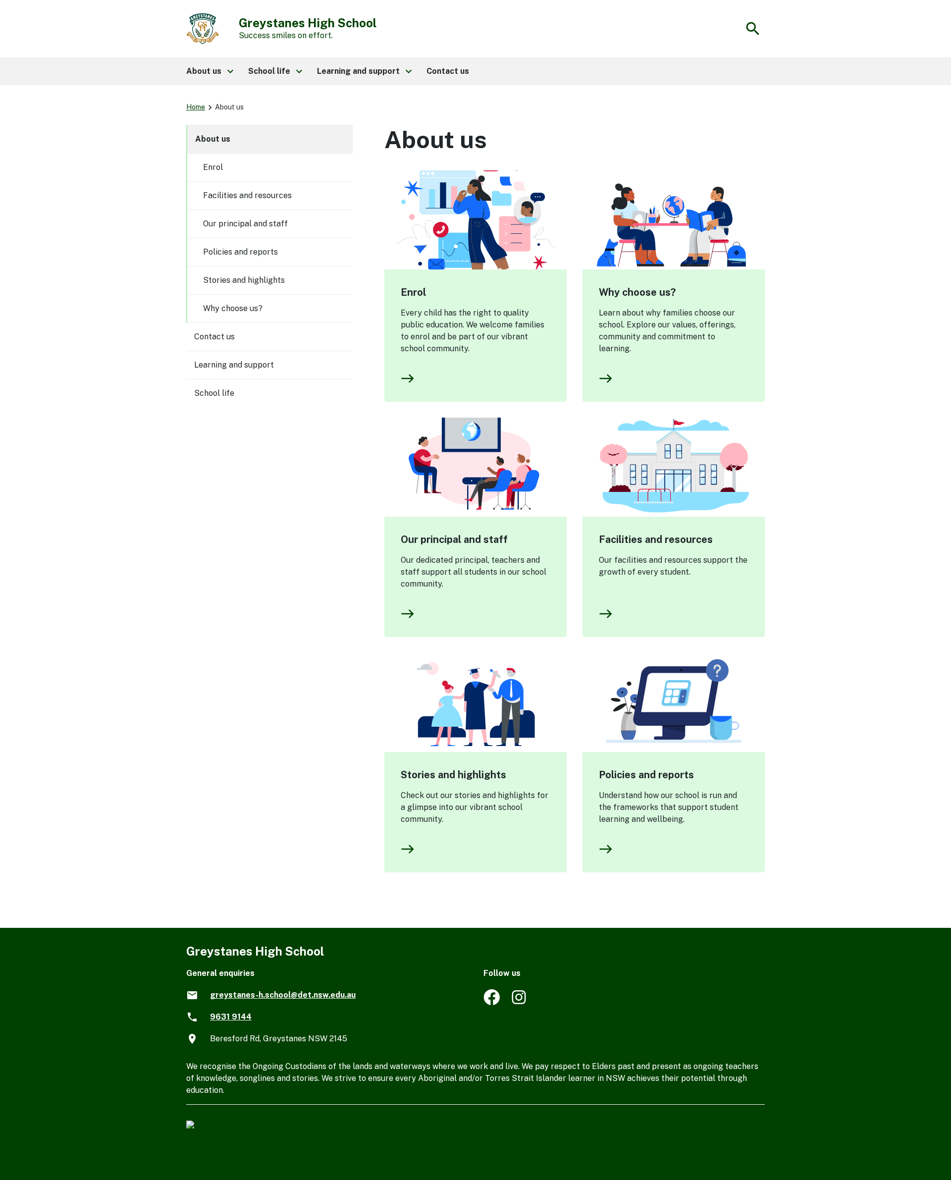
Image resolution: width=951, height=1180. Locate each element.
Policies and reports (646, 775)
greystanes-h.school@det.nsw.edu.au (283, 995)
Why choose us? (637, 292)
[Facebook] (491, 1002)
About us (212, 139)
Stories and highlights (453, 775)
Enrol (413, 292)
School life (214, 393)
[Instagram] (520, 1002)
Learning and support (234, 365)
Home (195, 107)
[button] (209, 71)
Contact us (214, 336)
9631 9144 (231, 1016)
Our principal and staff (454, 539)
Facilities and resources (656, 539)
